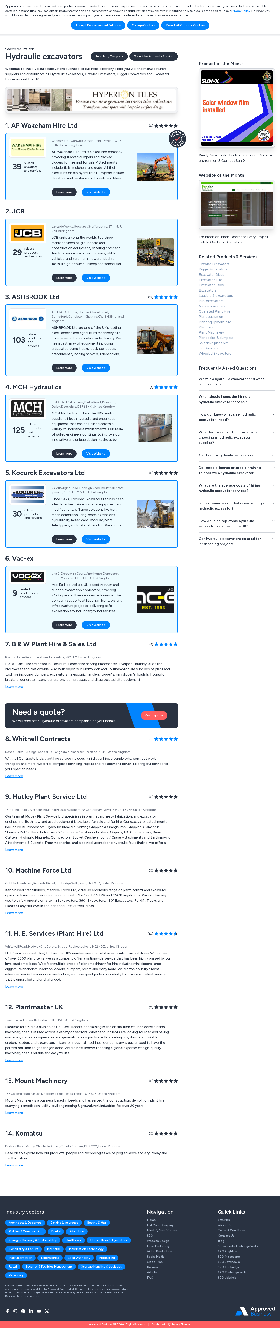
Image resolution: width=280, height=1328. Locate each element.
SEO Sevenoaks (229, 1262)
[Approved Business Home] (255, 1311)
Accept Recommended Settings (98, 25)
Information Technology (86, 1249)
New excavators (212, 306)
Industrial (53, 1249)
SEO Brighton (227, 1251)
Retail (13, 1266)
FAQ (150, 1278)
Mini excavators (211, 301)
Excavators (208, 290)
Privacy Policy (240, 11)
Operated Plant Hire (214, 311)
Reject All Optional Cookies (185, 25)
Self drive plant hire (214, 343)
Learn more (64, 192)
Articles (152, 1272)
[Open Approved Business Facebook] (7, 1311)
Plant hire (206, 327)
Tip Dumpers (209, 348)
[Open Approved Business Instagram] (15, 1311)
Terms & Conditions (232, 1230)
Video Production (159, 1251)
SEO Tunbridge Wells (232, 1272)
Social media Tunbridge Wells (238, 1246)
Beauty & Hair (96, 1223)
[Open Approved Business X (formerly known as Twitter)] (47, 1311)
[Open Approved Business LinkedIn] (31, 1311)
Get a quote (154, 715)
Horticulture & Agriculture (108, 1240)
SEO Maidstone (229, 1257)
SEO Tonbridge (228, 1267)
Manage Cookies (143, 25)
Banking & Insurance (64, 1223)
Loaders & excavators (216, 295)
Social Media (155, 1257)
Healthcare (73, 1240)
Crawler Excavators (214, 264)
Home (151, 1220)
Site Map (224, 1220)
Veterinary (16, 1275)
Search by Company (109, 56)
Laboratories (50, 1258)
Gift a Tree (155, 1262)
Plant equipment (212, 317)
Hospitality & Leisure (23, 1249)
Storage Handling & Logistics (101, 1266)
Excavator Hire (210, 280)
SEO (150, 1235)
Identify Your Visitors (162, 1230)
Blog (221, 1241)
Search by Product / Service (153, 56)
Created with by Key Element (171, 1324)
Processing (107, 1258)
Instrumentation (20, 1258)
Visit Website (95, 192)
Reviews (153, 1267)
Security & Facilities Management (49, 1266)
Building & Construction (25, 1231)
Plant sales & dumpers (216, 338)
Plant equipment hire (215, 322)
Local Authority (79, 1258)
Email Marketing (158, 1246)
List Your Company (160, 1225)
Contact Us (226, 1235)
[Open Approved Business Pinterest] (23, 1311)
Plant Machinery (211, 332)
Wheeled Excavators (215, 353)
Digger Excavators (213, 269)
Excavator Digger (212, 274)
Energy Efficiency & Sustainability (33, 1240)
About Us (224, 1225)
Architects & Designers (25, 1223)
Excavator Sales (211, 285)
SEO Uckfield (227, 1278)
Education (76, 1231)
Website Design (158, 1241)
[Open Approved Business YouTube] (39, 1311)
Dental (56, 1231)
